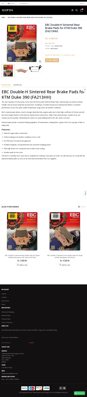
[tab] (6, 85)
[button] (79, 206)
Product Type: (50, 46)
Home (3, 17)
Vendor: (47, 48)
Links (81, 3)
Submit (31, 343)
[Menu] (72, 10)
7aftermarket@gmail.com (10, 373)
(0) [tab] (18, 85)
